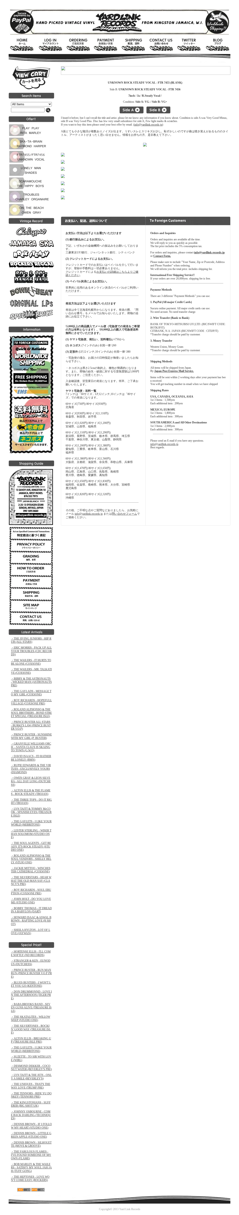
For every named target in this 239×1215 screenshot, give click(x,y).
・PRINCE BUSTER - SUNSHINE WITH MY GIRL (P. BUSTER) (31, 736)
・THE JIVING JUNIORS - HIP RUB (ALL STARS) (31, 640)
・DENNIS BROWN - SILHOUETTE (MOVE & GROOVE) (31, 1144)
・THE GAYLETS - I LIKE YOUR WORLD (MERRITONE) (31, 823)
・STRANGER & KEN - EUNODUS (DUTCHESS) (30, 962)
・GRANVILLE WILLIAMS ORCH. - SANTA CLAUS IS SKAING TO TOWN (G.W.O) (31, 747)
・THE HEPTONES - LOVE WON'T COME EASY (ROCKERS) (30, 1178)
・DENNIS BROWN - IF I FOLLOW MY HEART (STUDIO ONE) (31, 1126)
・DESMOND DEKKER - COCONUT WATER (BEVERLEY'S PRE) (31, 1067)
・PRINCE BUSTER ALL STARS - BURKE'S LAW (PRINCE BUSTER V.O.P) (31, 725)
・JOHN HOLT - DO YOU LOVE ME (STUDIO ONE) (31, 900)
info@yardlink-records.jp (148, 124)
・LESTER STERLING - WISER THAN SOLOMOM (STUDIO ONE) (31, 834)
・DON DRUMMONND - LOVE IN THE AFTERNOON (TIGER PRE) (31, 995)
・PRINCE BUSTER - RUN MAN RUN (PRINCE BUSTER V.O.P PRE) (31, 973)
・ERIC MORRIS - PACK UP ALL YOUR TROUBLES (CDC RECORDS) (31, 651)
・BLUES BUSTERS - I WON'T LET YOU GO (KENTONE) (31, 984)
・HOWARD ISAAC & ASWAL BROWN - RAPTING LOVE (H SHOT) (31, 921)
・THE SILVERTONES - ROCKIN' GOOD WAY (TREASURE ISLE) (31, 1029)
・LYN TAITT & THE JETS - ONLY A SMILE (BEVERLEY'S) (31, 1076)
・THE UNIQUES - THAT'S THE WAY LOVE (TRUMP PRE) (30, 1085)
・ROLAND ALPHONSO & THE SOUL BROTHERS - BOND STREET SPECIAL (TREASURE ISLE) (31, 713)
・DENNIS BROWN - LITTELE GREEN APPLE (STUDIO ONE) (31, 1135)
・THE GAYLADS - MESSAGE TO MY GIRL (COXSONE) (31, 693)
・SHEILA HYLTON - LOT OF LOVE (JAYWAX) (30, 931)
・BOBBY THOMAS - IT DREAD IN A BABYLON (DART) (31, 910)
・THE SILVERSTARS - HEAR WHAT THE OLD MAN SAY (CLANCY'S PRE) (31, 881)
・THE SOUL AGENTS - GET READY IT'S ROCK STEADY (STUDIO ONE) (31, 846)
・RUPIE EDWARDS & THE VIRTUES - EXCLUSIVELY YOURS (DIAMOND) (31, 769)
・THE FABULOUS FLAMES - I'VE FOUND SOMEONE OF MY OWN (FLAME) (31, 1155)
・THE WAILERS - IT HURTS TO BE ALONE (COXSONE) (31, 662)
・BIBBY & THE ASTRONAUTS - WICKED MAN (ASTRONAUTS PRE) (31, 682)
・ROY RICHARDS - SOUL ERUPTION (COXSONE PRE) (31, 891)
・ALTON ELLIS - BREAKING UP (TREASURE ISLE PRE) (31, 1040)
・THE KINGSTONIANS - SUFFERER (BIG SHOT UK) (31, 1104)
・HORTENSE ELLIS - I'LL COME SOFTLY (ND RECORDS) (31, 953)
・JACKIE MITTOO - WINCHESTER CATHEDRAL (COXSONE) (30, 870)
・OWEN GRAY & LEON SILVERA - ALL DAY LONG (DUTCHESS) (31, 781)
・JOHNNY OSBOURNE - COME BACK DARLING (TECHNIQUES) (31, 1115)
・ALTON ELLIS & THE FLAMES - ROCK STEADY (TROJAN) (30, 792)
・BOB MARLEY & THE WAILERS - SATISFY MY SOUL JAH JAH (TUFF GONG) (31, 1168)
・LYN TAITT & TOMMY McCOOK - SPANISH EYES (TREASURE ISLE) (31, 812)
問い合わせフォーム (124, 513)
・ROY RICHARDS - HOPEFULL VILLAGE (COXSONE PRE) (31, 702)
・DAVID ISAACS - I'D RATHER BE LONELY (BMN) (31, 758)
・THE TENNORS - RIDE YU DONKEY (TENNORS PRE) (31, 1095)
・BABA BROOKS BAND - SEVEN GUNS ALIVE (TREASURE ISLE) (31, 1008)
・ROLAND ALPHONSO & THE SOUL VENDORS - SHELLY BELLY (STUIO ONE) (31, 859)
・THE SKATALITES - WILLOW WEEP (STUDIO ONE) (30, 1018)
